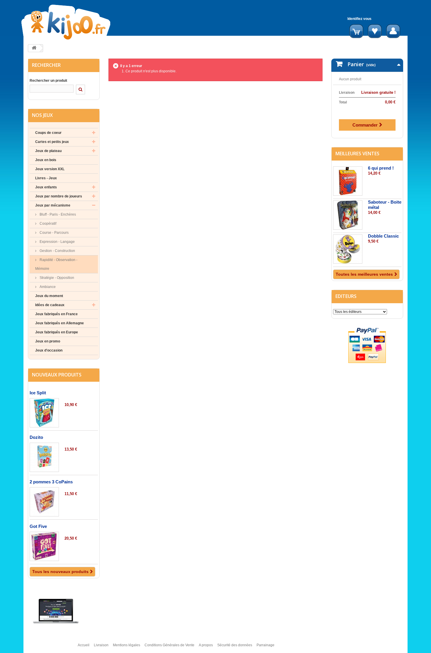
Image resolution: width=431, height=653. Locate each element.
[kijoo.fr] (84, 22)
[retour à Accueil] (34, 48)
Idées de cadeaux (50, 305)
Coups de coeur (48, 133)
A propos (206, 645)
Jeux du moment (49, 296)
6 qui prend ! (381, 168)
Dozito (36, 437)
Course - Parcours (54, 233)
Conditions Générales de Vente (169, 645)
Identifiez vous (359, 19)
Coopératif (47, 223)
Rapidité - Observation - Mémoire (56, 264)
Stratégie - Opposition (56, 278)
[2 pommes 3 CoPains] (44, 501)
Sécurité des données (234, 645)
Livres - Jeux (46, 178)
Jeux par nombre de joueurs (58, 196)
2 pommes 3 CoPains (51, 481)
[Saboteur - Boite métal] (347, 215)
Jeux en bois (45, 160)
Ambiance (47, 287)
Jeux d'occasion (48, 350)
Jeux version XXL (50, 169)
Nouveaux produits (57, 374)
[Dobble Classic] (347, 249)
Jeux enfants (46, 187)
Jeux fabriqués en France (56, 314)
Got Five (38, 526)
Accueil (83, 645)
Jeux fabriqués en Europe (56, 332)
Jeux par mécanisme (52, 205)
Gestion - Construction (57, 251)
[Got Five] (44, 546)
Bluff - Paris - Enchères (57, 214)
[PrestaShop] (56, 611)
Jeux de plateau (48, 151)
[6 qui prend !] (347, 181)
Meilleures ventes (357, 153)
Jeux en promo (47, 341)
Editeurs (346, 296)
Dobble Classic (383, 235)
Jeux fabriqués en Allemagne (59, 323)
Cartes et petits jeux (52, 142)
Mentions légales (126, 645)
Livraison (101, 645)
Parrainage (265, 645)
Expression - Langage (57, 242)
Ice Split (38, 392)
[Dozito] (44, 457)
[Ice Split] (44, 412)
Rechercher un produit (48, 81)
